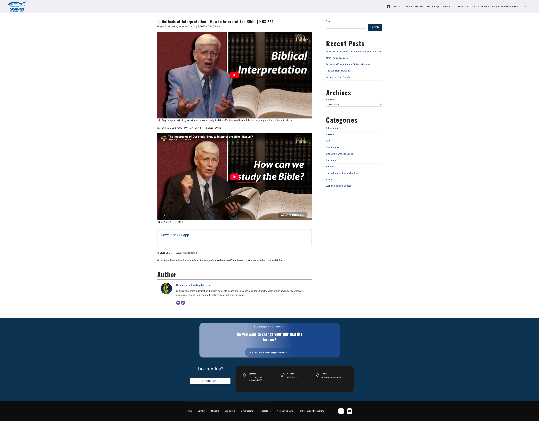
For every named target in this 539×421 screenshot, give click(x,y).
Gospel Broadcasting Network (193, 285)
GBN (210, 26)
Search (329, 21)
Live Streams (332, 147)
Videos (216, 26)
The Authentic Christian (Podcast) (343, 173)
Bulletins (330, 134)
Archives (330, 99)
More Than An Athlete (337, 58)
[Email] (178, 303)
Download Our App (175, 235)
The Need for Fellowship (338, 70)
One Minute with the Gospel (340, 153)
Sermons (330, 166)
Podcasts (331, 160)
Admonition (332, 128)
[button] (526, 6)
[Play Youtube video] (234, 75)
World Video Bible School (338, 185)
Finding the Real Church (338, 77)
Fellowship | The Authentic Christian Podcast (348, 64)
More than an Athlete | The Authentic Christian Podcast (353, 51)
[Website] (183, 303)
